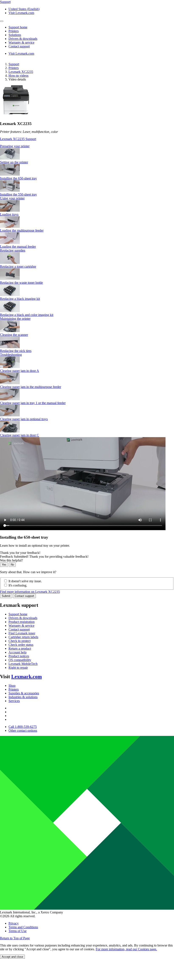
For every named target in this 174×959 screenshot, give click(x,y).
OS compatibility (19, 660)
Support (13, 64)
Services (14, 701)
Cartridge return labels (23, 637)
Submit (6, 596)
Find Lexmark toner (21, 633)
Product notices (18, 656)
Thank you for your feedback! (20, 553)
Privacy (13, 923)
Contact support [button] (19, 46)
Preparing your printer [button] (14, 146)
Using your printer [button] (12, 198)
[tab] (87, 146)
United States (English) (23, 9)
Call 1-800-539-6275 (22, 726)
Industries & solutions (23, 697)
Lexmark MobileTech (23, 664)
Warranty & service (21, 625)
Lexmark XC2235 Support (18, 139)
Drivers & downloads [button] (22, 38)
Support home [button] (17, 27)
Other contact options (22, 730)
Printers (13, 68)
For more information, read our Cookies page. (126, 949)
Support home (17, 614)
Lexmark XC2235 (20, 72)
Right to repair (18, 667)
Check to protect (19, 641)
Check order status (20, 644)
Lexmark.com (26, 676)
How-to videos (18, 75)
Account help (17, 652)
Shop (11, 685)
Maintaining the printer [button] (15, 318)
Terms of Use (17, 931)
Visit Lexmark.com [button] (21, 13)
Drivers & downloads (22, 618)
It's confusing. (17, 585)
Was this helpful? (11, 560)
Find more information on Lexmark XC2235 (30, 591)
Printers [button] (13, 31)
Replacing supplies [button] (12, 250)
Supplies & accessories (23, 693)
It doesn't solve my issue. (25, 581)
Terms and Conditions (23, 927)
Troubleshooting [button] (11, 354)
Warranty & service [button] (21, 42)
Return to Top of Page (15, 938)
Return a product (19, 648)
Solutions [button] (14, 35)
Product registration (21, 622)
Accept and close (12, 956)
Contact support (24, 596)
